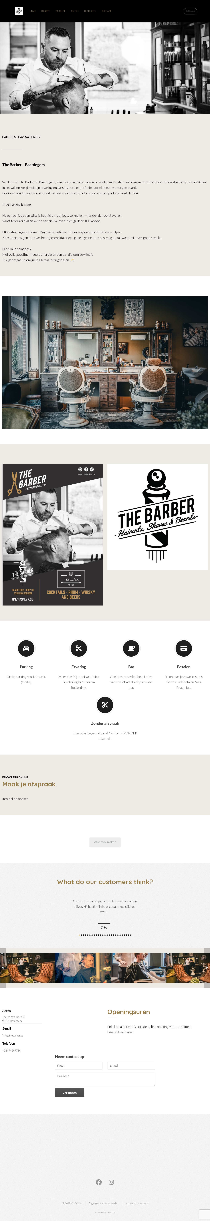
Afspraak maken (105, 842)
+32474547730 (11, 1050)
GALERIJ (74, 11)
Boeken (191, 11)
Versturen (69, 1093)
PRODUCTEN (90, 11)
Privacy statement (137, 1203)
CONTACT (106, 11)
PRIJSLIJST (60, 11)
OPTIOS (111, 1212)
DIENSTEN (45, 11)
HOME (33, 11)
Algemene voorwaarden (104, 1203)
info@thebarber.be (12, 1035)
